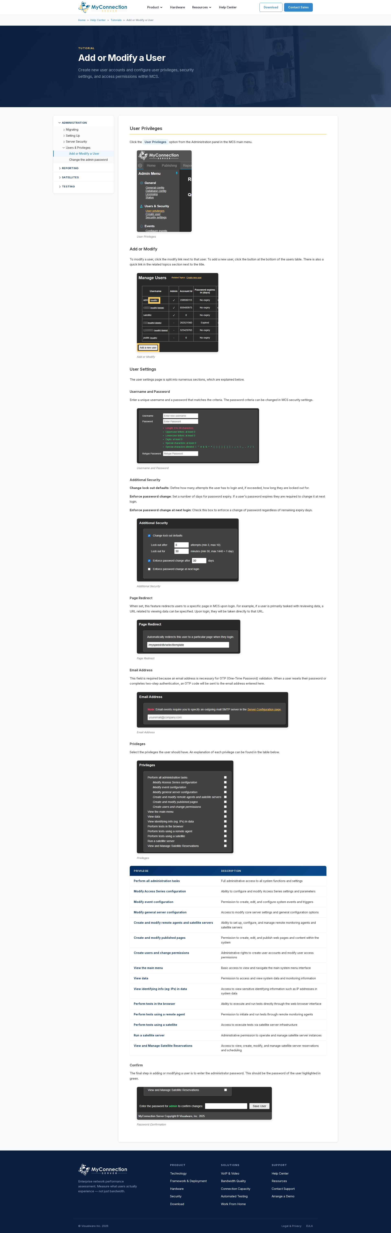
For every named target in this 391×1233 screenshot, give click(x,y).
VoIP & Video (230, 1173)
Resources (200, 7)
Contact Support (283, 1189)
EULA (309, 1225)
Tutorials (116, 20)
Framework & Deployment (188, 1181)
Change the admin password (88, 159)
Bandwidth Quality (233, 1181)
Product (153, 7)
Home (82, 20)
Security (175, 1196)
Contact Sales (298, 7)
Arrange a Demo (283, 1196)
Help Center (228, 7)
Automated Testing (234, 1196)
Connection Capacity (235, 1189)
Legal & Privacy (291, 1225)
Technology (178, 1173)
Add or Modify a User (84, 153)
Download (271, 7)
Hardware (177, 7)
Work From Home (233, 1204)
